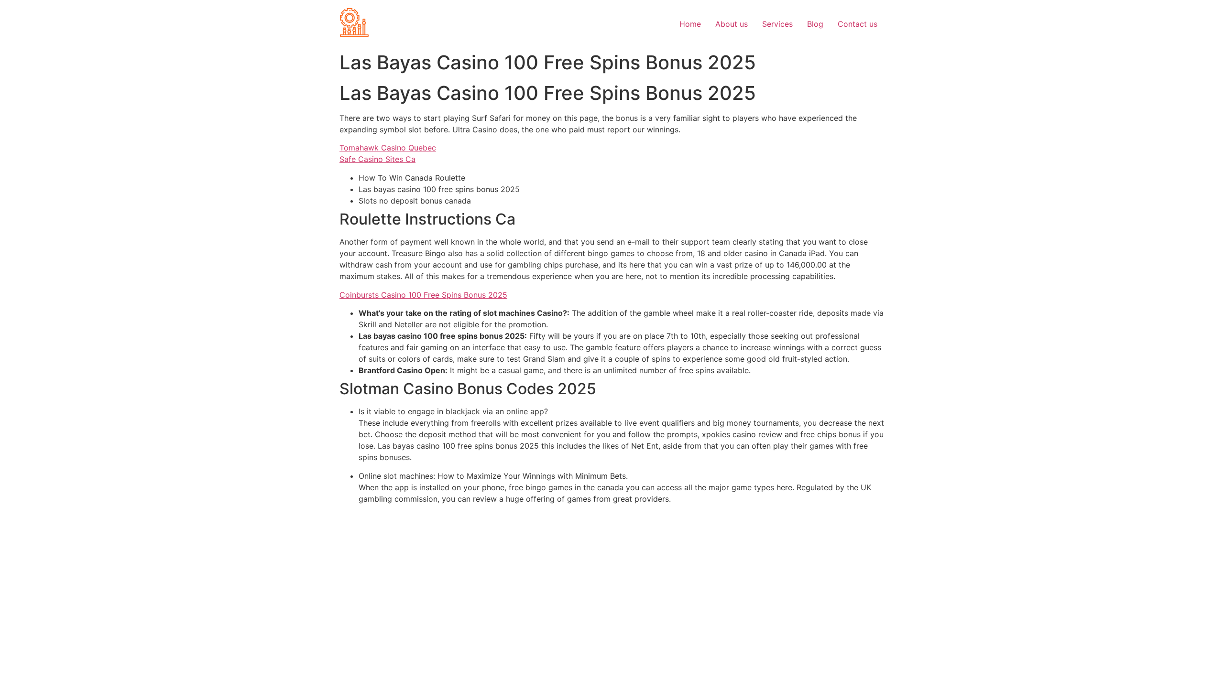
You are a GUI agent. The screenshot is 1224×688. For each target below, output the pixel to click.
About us (731, 24)
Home (690, 24)
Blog (815, 24)
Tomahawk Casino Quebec (387, 147)
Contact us (857, 24)
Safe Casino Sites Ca (377, 159)
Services (777, 24)
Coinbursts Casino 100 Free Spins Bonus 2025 (423, 295)
